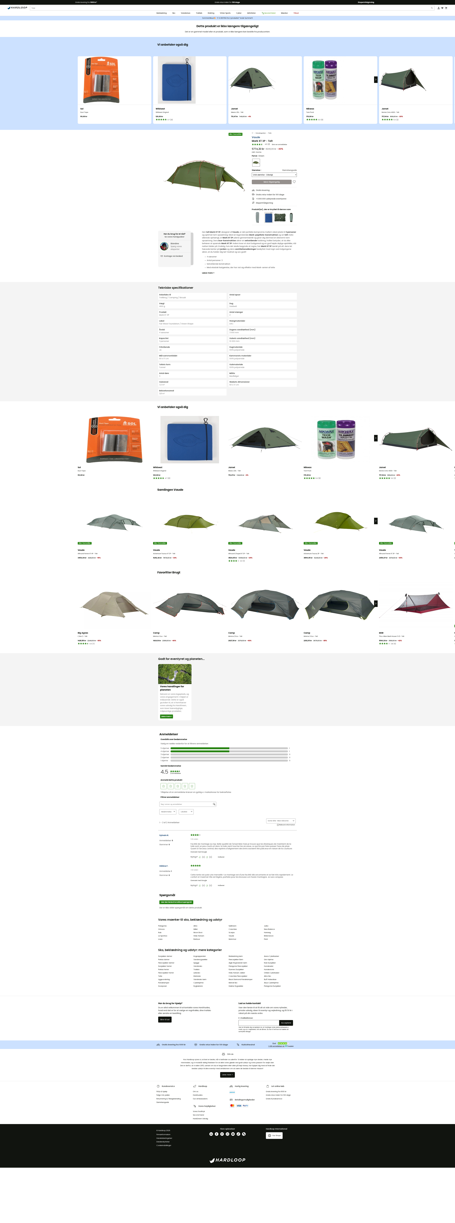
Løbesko (196, 973)
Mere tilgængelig (272, 182)
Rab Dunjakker (270, 963)
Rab (159, 932)
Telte (269, 133)
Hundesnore (269, 969)
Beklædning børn (236, 956)
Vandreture (185, 13)
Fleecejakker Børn (236, 959)
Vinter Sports (225, 13)
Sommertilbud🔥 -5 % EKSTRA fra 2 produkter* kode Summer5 (227, 18)
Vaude (256, 137)
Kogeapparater (199, 956)
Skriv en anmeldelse (279, 144)
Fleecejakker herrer (166, 973)
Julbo (266, 926)
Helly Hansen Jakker (237, 973)
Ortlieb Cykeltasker (271, 973)
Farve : (258, 156)
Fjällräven (232, 926)
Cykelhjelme (198, 983)
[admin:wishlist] (294, 182)
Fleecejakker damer (166, 963)
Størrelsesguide (289, 170)
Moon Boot (197, 932)
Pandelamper (163, 983)
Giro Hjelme (268, 959)
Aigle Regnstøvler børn (238, 963)
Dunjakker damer (165, 956)
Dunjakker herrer (165, 966)
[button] (205, 175)
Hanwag (267, 932)
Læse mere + (208, 273)
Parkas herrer (163, 969)
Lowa (160, 939)
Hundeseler (268, 966)
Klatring (211, 13)
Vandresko (197, 966)
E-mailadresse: (246, 1018)
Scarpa (231, 932)
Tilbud (296, 13)
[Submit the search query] (432, 8)
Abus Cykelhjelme (271, 983)
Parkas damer (163, 959)
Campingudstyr (261, 133)
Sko (173, 13)
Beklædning (162, 13)
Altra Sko (267, 976)
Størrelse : (256, 170)
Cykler (238, 13)
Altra (195, 926)
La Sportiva (162, 936)
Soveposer (162, 986)
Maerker (284, 13)
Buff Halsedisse (270, 979)
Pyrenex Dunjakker (236, 969)
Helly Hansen (198, 936)
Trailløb (199, 13)
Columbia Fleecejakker (238, 976)
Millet (195, 929)
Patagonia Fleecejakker (238, 966)
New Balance (269, 929)
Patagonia (162, 926)
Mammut (232, 939)
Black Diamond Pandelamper (241, 979)
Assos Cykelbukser (271, 956)
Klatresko (197, 976)
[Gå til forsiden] (254, 133)
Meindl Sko (233, 983)
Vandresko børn (199, 979)
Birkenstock (268, 936)
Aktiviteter (251, 13)
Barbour (196, 939)
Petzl (266, 939)
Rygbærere (198, 986)
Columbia (233, 929)
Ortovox (161, 929)
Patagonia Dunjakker (272, 986)
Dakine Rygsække (236, 986)
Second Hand (269, 13)
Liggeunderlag (164, 979)
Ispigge (196, 963)
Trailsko (196, 969)
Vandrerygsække (200, 959)
